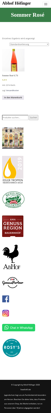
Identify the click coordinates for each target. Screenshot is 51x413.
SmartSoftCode (25, 390)
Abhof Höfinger (16, 3)
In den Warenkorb (13, 97)
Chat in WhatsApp (21, 327)
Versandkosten (12, 90)
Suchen (33, 117)
